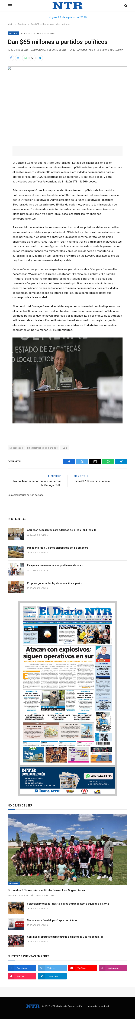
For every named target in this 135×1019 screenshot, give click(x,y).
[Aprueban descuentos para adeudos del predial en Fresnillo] (16, 534)
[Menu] (10, 6)
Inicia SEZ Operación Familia (92, 481)
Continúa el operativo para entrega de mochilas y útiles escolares (65, 936)
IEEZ (64, 447)
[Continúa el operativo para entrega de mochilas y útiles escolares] (16, 941)
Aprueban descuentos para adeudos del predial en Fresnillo (62, 530)
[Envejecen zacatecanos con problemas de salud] (16, 569)
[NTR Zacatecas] (67, 5)
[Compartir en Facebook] (11, 58)
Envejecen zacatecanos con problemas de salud (55, 565)
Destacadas (16, 447)
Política (13, 33)
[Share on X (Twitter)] (18, 58)
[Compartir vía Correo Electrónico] (32, 58)
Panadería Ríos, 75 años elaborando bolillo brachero (57, 547)
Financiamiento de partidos (42, 447)
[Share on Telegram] (40, 58)
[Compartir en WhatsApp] (25, 58)
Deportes (13, 883)
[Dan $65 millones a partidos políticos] (67, 69)
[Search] (125, 6)
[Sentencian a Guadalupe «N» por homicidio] (16, 924)
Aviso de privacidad (98, 1006)
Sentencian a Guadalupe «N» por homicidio (52, 920)
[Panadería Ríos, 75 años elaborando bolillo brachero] (16, 552)
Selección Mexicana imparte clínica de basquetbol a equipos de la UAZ (68, 903)
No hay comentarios (83, 50)
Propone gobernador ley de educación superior (55, 583)
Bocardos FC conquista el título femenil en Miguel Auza (46, 890)
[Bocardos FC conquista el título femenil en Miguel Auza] (67, 849)
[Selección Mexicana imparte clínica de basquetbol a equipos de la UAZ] (16, 908)
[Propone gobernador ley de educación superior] (16, 587)
